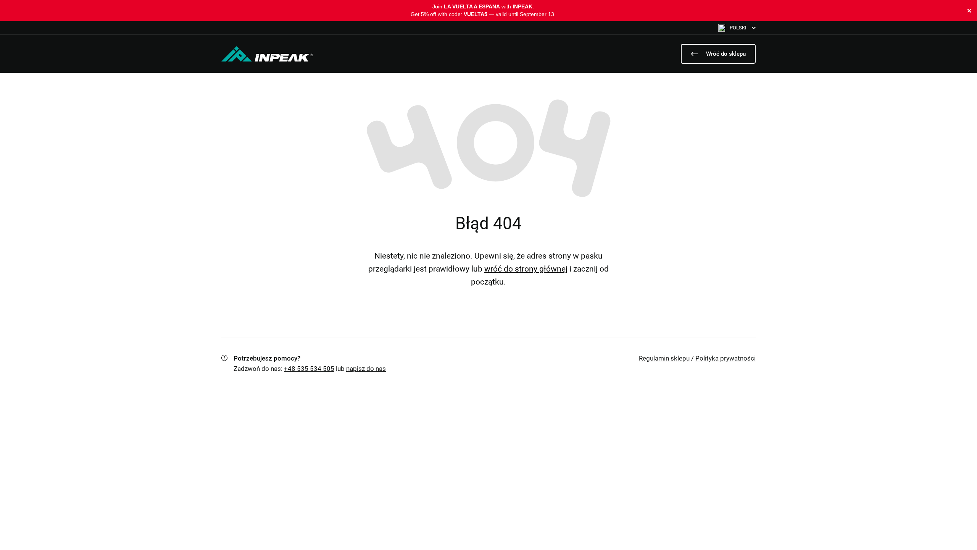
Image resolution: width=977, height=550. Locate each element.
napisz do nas (366, 368)
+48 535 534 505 (309, 368)
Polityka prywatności (725, 358)
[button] (737, 28)
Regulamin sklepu (664, 358)
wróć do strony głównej (525, 268)
